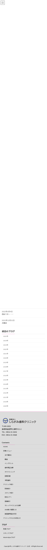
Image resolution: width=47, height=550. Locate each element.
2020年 (5, 358)
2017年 (5, 371)
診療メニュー (7, 451)
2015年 (5, 380)
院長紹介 (7, 489)
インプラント (9, 463)
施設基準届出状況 (10, 514)
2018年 (5, 367)
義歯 (6, 459)
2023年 (5, 345)
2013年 (5, 388)
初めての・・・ (8, 314)
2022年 (5, 349)
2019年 (5, 362)
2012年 (5, 393)
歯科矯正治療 (9, 468)
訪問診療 (7, 476)
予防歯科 (7, 480)
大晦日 (4, 323)
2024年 (5, 341)
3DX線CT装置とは (11, 510)
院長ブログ (6, 529)
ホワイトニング (10, 472)
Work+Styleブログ (9, 537)
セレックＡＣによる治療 (13, 505)
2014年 (5, 384)
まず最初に (8, 455)
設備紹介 (7, 501)
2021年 (5, 354)
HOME (5, 447)
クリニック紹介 (8, 484)
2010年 (5, 402)
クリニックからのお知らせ (12, 518)
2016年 (5, 375)
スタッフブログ (8, 533)
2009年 (5, 406)
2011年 (5, 397)
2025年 (5, 336)
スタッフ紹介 (9, 493)
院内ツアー (8, 497)
